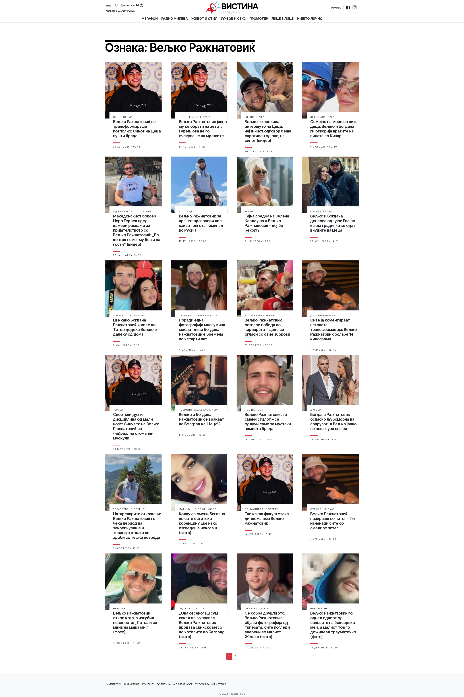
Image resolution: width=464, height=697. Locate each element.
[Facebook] (348, 7)
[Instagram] (354, 7)
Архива (336, 7)
